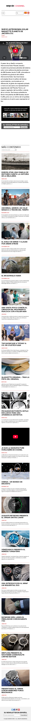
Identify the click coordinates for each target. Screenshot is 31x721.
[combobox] (9, 150)
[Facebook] (14, 709)
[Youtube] (19, 709)
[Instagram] (17, 709)
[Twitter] (12, 709)
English (3, 35)
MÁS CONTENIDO (11, 147)
